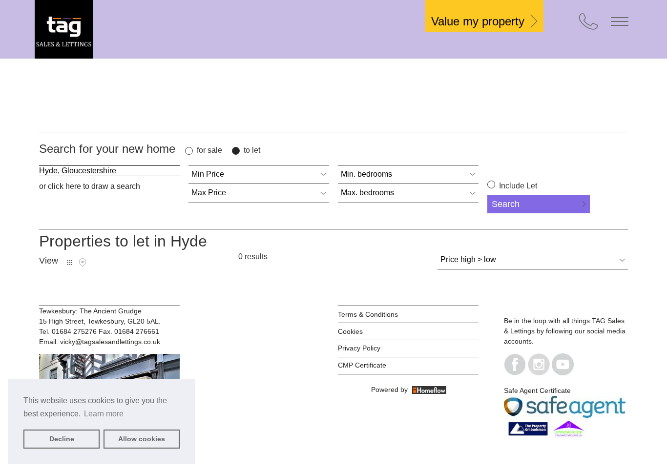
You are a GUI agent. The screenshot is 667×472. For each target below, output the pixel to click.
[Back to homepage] (108, 29)
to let (252, 150)
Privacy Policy (359, 348)
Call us (588, 21)
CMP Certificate (362, 365)
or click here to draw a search (89, 186)
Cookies (350, 331)
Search (506, 204)
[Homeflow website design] (370, 389)
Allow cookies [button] (141, 439)
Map (82, 262)
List (69, 262)
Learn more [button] (104, 414)
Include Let (517, 186)
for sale (209, 150)
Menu (619, 21)
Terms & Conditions (368, 314)
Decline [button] (61, 439)
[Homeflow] (429, 389)
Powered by (391, 389)
